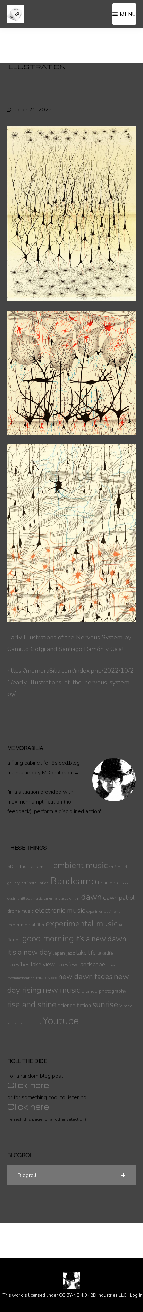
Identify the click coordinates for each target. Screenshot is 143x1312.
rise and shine (31, 1004)
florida (14, 939)
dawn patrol (118, 898)
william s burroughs (24, 1023)
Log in (136, 1295)
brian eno (108, 883)
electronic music (60, 910)
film (122, 925)
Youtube (60, 1021)
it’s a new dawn (100, 939)
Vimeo (126, 1006)
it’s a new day (29, 952)
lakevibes (18, 964)
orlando (90, 991)
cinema (50, 898)
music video (46, 978)
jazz (70, 953)
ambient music (80, 865)
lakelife (105, 953)
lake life (86, 953)
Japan (59, 953)
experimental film (25, 925)
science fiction (74, 1005)
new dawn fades (85, 977)
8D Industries (21, 866)
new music (61, 990)
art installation (35, 883)
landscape (92, 964)
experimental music (81, 924)
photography (112, 991)
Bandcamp (73, 881)
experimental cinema (103, 911)
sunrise (105, 1004)
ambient (44, 866)
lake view (43, 964)
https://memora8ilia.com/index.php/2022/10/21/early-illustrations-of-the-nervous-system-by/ (70, 682)
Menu (128, 14)
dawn (91, 896)
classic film (69, 898)
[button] (71, 1175)
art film (115, 866)
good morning (48, 938)
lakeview (66, 964)
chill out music (30, 898)
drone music (20, 911)
